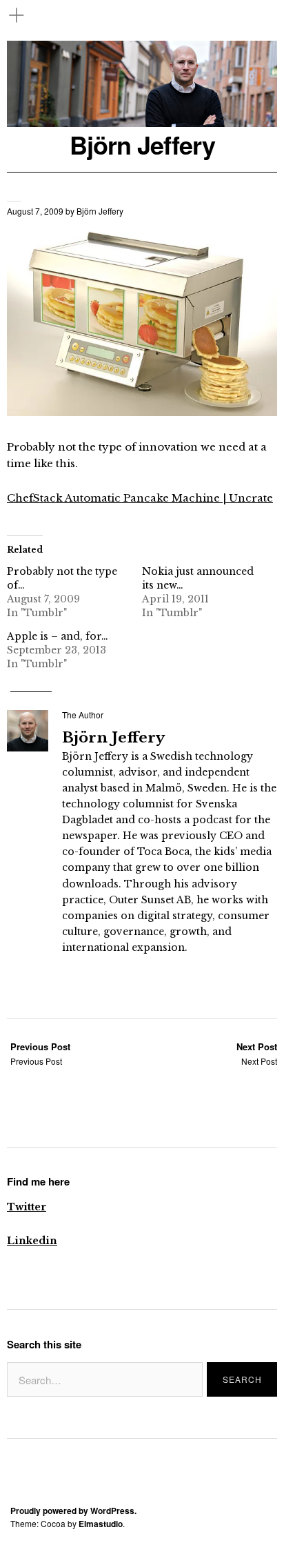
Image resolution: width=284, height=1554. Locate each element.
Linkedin (32, 1241)
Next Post (256, 1053)
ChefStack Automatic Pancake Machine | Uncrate (140, 497)
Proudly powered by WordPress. (73, 1510)
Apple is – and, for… (57, 636)
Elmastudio (101, 1523)
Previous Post (40, 1053)
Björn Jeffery (142, 144)
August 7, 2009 (35, 211)
